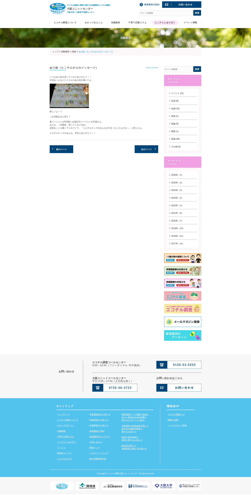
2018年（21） (178, 236)
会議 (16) (175, 108)
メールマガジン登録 (177, 425)
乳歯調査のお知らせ (99, 420)
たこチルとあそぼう (66, 442)
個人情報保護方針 (98, 459)
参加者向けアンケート (100, 436)
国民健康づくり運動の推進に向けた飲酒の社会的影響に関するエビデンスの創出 (135, 417)
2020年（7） (177, 221)
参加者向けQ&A (97, 431)
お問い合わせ (96, 442)
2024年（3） (177, 190)
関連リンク (95, 448)
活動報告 (61, 431)
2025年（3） (177, 183)
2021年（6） (177, 213)
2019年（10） (178, 228)
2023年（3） (177, 198)
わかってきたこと (65, 425)
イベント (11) (177, 93)
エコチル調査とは (176, 414)
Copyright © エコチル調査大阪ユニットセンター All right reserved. (125, 473)
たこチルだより (64, 459)
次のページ (146, 149)
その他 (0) (176, 147)
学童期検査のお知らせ (100, 414)
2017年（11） (177, 243)
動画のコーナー (64, 453)
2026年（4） (177, 175)
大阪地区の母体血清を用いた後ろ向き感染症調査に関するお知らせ (135, 429)
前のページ (61, 149)
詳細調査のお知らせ (99, 425)
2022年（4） (177, 205)
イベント (61, 448)
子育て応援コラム (65, 436)
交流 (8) (174, 101)
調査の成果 (173, 420)
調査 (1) (174, 131)
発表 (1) (174, 116)
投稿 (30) (175, 139)
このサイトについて (99, 453)
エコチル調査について (67, 420)
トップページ (63, 414)
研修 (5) (174, 124)
